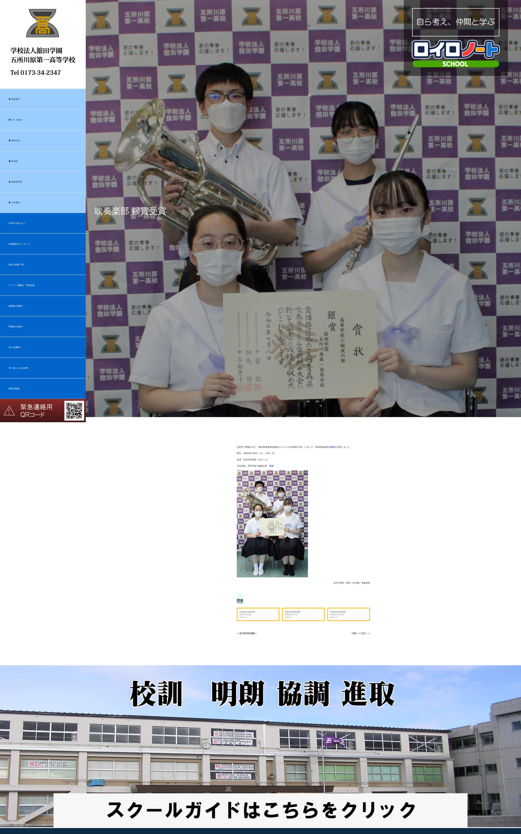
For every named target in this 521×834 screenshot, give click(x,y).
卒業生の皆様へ (16, 326)
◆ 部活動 (13, 161)
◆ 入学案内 (14, 202)
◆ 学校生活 (14, 140)
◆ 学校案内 (14, 99)
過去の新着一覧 (16, 264)
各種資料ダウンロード (19, 243)
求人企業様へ (15, 347)
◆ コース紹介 (15, 119)
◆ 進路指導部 (15, 181)
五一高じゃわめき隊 (18, 367)
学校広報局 (14, 388)
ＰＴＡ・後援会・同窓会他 (22, 285)
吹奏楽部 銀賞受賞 (247, 611)
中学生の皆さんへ (17, 223)
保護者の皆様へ (16, 305)
